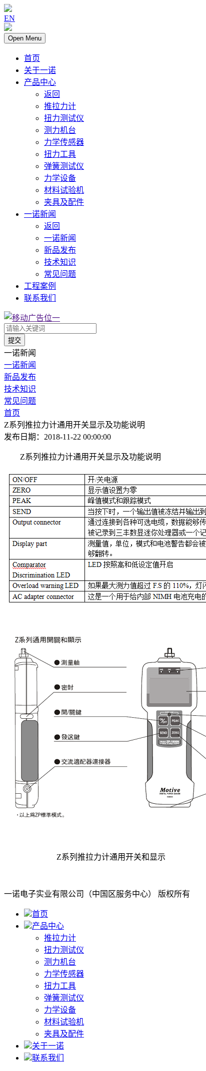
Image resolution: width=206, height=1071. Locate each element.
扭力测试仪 (64, 118)
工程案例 (40, 286)
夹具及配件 (64, 202)
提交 (14, 340)
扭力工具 (60, 154)
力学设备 (60, 178)
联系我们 (40, 298)
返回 (52, 94)
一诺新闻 (40, 214)
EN (9, 18)
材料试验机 (64, 190)
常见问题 (60, 274)
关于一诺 (40, 70)
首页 (32, 58)
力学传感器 (64, 142)
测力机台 (60, 130)
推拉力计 (60, 106)
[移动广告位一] (32, 318)
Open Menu (25, 38)
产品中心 (40, 82)
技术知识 (60, 262)
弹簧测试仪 (64, 166)
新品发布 (60, 250)
